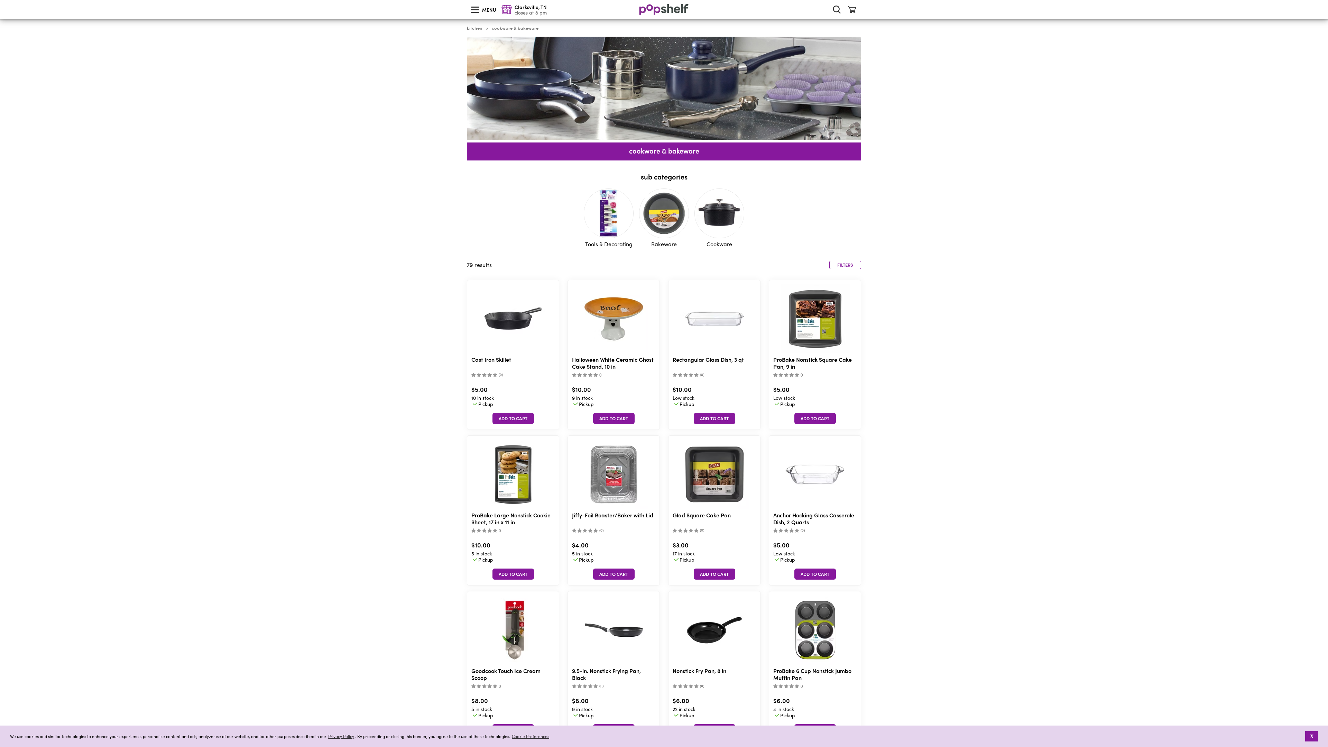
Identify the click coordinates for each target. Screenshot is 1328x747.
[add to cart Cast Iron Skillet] (513, 418)
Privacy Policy (341, 736)
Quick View (513, 319)
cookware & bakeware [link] (515, 28)
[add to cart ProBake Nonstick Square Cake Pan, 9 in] (815, 418)
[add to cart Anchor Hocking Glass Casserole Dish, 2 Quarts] (815, 574)
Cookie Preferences (530, 736)
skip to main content (3, 0)
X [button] (1311, 736)
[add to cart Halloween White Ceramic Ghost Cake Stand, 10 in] (614, 418)
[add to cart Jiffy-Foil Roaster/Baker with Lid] (614, 574)
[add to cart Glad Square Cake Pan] (714, 574)
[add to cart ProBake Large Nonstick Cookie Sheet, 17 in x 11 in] (513, 574)
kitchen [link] (474, 28)
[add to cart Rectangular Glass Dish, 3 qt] (714, 418)
